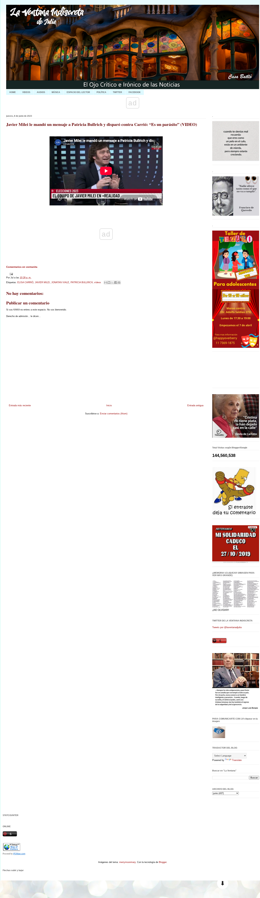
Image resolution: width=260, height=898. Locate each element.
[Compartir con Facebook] (115, 282)
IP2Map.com (19, 853)
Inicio (109, 405)
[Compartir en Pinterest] (119, 282)
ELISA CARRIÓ (25, 282)
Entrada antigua (195, 405)
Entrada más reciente (20, 405)
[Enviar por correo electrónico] (105, 282)
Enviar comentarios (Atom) (113, 413)
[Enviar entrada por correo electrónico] (10, 274)
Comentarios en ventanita (21, 266)
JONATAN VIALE (60, 282)
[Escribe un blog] (109, 282)
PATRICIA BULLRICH (82, 282)
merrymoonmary (127, 862)
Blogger (162, 862)
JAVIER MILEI (42, 282)
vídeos (97, 282)
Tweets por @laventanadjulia (227, 627)
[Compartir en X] (112, 282)
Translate (237, 760)
